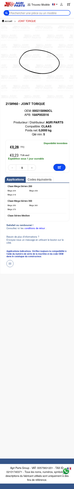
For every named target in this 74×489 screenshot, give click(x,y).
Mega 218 (12, 194)
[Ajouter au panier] (59, 167)
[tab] (15, 180)
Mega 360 (33, 205)
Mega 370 (12, 209)
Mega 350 (12, 205)
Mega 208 (33, 190)
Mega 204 (12, 190)
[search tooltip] (6, 13)
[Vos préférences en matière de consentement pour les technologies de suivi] (7, 470)
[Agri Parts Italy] (14, 4)
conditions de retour (35, 228)
